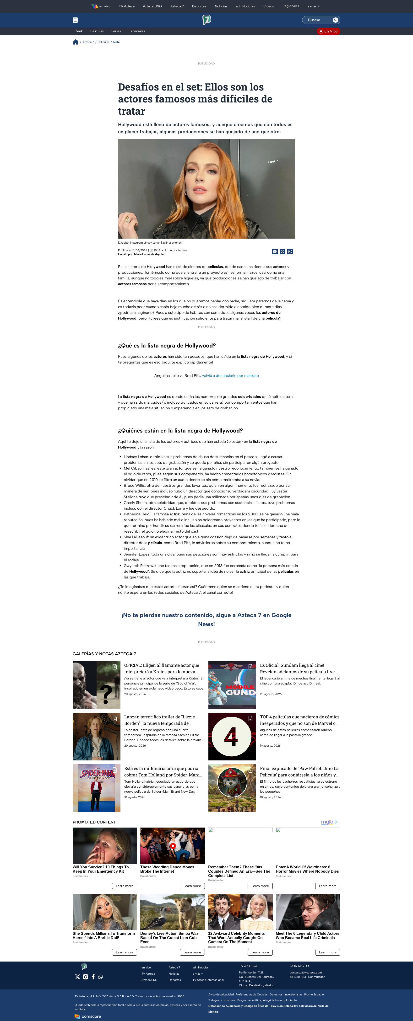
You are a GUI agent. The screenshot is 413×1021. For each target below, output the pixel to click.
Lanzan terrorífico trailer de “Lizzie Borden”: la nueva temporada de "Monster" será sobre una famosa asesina (159, 720)
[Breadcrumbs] (77, 42)
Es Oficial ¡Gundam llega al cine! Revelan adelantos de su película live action (297, 668)
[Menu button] (92, 20)
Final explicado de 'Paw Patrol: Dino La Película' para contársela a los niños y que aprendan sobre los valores (299, 771)
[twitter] (78, 978)
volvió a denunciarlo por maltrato (230, 375)
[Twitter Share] (282, 251)
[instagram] (85, 978)
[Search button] (335, 20)
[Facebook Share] (275, 251)
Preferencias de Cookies (252, 994)
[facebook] (93, 978)
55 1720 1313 (298, 976)
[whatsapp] (100, 978)
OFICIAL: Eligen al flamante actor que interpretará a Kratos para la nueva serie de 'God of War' (161, 668)
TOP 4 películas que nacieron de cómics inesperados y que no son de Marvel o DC (299, 720)
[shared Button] (290, 251)
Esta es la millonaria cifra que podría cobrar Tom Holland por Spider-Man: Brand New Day (161, 771)
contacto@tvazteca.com (306, 972)
